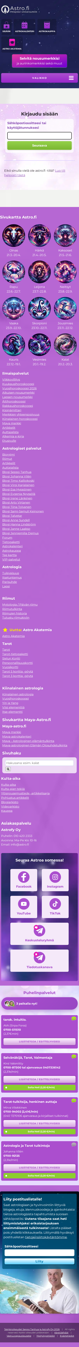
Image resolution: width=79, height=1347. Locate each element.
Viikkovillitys (11, 379)
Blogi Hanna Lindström (19, 524)
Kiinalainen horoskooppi (20, 419)
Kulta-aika (8, 784)
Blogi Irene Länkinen (17, 498)
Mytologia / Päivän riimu (20, 604)
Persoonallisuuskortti (17, 663)
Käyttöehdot (61, 1332)
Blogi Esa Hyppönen (16, 489)
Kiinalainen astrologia (18, 694)
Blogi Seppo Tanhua (16, 472)
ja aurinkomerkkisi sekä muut (39, 60)
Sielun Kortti (11, 658)
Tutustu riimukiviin (15, 617)
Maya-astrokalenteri (16, 736)
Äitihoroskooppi (14, 401)
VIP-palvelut (11, 559)
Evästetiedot (67, 1336)
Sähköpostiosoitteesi (21, 1246)
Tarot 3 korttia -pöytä (17, 676)
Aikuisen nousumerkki (18, 392)
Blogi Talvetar (12, 516)
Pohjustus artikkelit (15, 798)
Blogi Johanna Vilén (16, 476)
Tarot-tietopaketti (15, 654)
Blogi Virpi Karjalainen (18, 485)
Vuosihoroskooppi (15, 698)
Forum (7, 537)
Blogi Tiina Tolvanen (16, 507)
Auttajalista (10, 432)
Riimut (7, 459)
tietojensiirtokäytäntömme (46, 1237)
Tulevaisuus (10, 573)
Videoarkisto (10, 806)
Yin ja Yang (10, 703)
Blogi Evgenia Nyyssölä (18, 494)
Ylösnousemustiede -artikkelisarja (25, 793)
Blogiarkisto (9, 802)
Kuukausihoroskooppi (18, 384)
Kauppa (6, 811)
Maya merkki (11, 423)
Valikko (39, 77)
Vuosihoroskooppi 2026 (19, 388)
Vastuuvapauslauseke (19, 1336)
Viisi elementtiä (13, 707)
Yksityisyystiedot (45, 1336)
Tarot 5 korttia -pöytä (17, 671)
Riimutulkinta (12, 609)
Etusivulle (9, 441)
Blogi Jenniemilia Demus (20, 533)
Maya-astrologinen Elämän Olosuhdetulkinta (34, 745)
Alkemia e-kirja (13, 436)
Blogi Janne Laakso (16, 529)
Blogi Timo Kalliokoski (18, 480)
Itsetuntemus (12, 577)
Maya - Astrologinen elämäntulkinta (28, 741)
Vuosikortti (10, 667)
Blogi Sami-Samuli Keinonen (23, 511)
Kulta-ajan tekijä (13, 789)
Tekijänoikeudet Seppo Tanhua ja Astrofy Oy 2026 (32, 1329)
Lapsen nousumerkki (17, 397)
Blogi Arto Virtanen (16, 502)
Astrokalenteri (24, 31)
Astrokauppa (47, 31)
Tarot (6, 649)
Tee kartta (9, 555)
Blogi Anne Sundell (16, 520)
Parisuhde (9, 582)
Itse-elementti (12, 712)
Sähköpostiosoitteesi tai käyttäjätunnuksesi (26, 125)
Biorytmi (8, 454)
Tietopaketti (11, 542)
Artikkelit (8, 427)
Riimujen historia (14, 613)
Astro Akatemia (11, 49)
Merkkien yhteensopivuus (20, 414)
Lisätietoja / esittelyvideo (39, 1041)
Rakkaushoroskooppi (17, 406)
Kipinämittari (11, 410)
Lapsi (6, 586)
